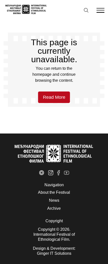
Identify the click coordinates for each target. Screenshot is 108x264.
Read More (54, 97)
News (54, 200)
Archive (54, 208)
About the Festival (54, 192)
